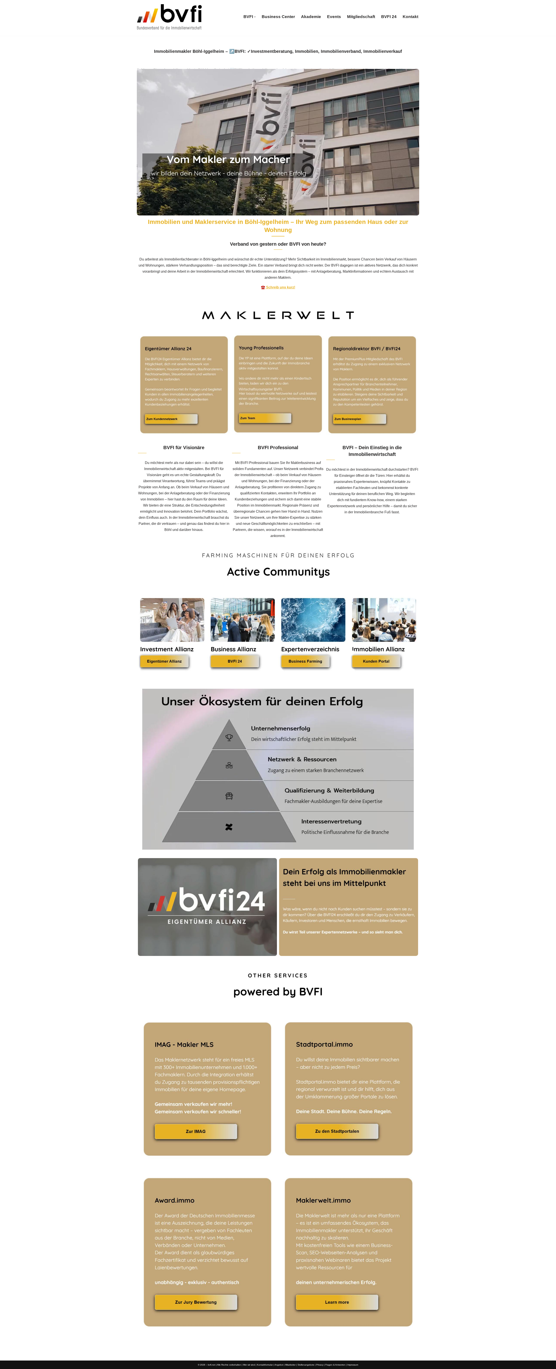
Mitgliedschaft (361, 16)
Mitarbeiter (290, 1365)
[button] (255, 17)
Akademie (311, 16)
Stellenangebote (306, 1365)
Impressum (352, 1365)
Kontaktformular (265, 1365)
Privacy (319, 1365)
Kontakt (410, 16)
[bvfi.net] (169, 17)
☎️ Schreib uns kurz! (278, 287)
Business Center (278, 16)
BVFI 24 (389, 16)
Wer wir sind (249, 1365)
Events (334, 16)
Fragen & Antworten (335, 1365)
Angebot (279, 1365)
